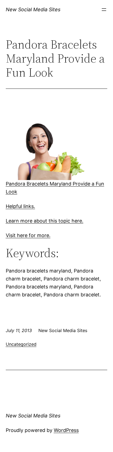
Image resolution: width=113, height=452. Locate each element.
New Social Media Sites (33, 9)
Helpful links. (20, 206)
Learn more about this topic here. (44, 221)
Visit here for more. (28, 235)
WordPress (66, 430)
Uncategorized (21, 344)
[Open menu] (104, 9)
